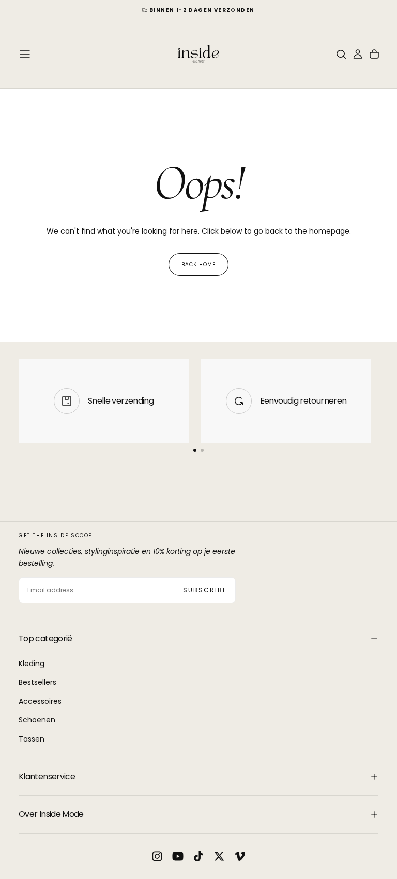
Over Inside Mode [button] (51, 814)
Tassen (31, 739)
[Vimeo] (240, 856)
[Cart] (374, 54)
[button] (25, 54)
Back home (198, 264)
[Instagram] (157, 856)
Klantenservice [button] (47, 776)
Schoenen (37, 720)
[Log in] (358, 54)
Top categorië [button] (45, 638)
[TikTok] (198, 856)
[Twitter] (219, 856)
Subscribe (205, 589)
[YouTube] (178, 856)
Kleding (31, 663)
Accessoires (40, 701)
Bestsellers (37, 682)
